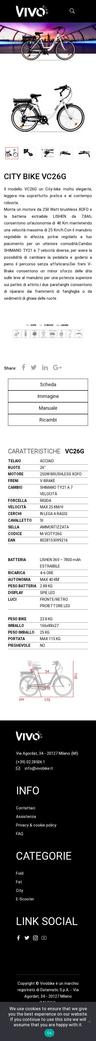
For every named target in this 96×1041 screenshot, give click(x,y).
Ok (49, 1033)
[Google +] (56, 368)
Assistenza (26, 816)
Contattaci (25, 808)
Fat (19, 882)
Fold (19, 873)
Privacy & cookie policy (36, 825)
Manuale (48, 408)
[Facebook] (23, 368)
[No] (89, 1021)
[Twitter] (33, 368)
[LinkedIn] (44, 368)
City (19, 890)
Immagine (48, 396)
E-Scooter (25, 899)
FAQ (19, 833)
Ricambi (48, 420)
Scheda (48, 384)
